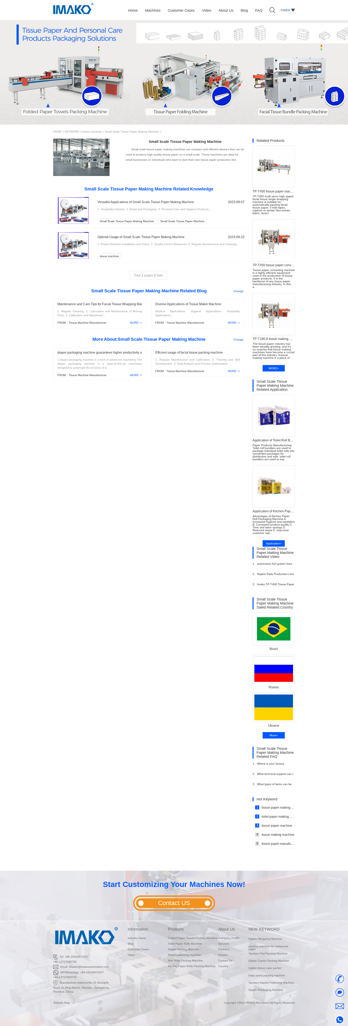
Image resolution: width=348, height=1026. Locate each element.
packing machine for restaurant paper (268, 941)
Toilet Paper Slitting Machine (267, 991)
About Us (226, 929)
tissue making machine (275, 834)
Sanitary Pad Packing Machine (268, 947)
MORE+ (274, 368)
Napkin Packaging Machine (266, 983)
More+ (274, 735)
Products (176, 929)
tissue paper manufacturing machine (275, 843)
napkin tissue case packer (265, 962)
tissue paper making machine (275, 807)
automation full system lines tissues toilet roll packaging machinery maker (272, 565)
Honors (223, 954)
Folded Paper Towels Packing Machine (192, 938)
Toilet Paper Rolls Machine (185, 943)
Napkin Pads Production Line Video (273, 575)
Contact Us (225, 960)
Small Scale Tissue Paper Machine (182, 221)
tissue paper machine (274, 825)
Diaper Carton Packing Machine (269, 954)
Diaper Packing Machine (183, 949)
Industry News (137, 938)
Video (131, 954)
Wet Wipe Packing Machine (185, 960)
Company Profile (228, 938)
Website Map (61, 1002)
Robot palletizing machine (184, 954)
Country (223, 966)
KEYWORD (72, 131)
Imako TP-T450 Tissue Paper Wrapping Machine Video (273, 586)
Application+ (274, 543)
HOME (57, 131)
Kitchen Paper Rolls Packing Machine (191, 966)
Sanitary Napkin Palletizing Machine (271, 976)
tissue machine (92, 131)
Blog (130, 943)
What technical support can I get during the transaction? (273, 775)
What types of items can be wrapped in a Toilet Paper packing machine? (272, 786)
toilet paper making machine (275, 816)
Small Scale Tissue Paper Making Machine (132, 131)
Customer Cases (138, 949)
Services (223, 943)
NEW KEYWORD (264, 929)
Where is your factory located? (268, 765)
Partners (223, 949)
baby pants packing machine (267, 969)
